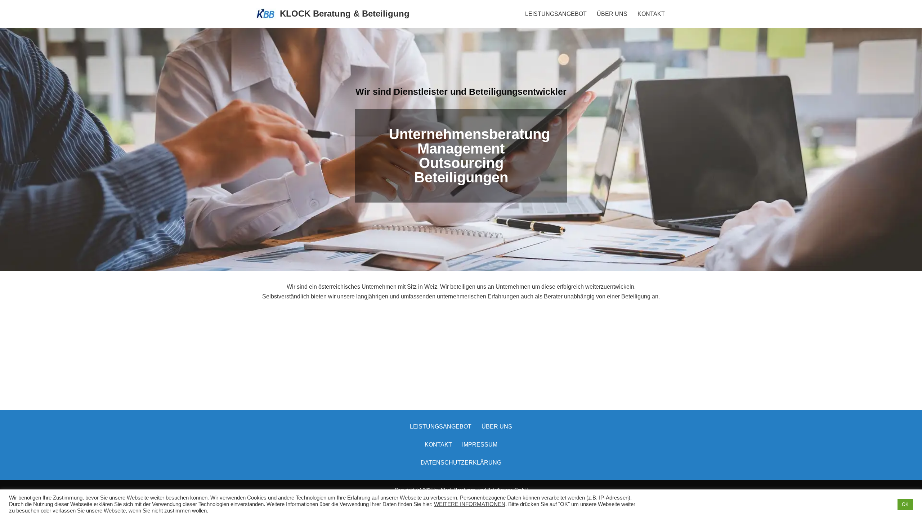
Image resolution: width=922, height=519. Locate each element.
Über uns (497, 426)
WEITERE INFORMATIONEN (469, 504)
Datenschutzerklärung (461, 463)
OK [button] (905, 504)
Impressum (479, 445)
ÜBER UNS (612, 14)
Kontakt (438, 445)
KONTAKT (651, 14)
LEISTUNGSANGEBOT (556, 14)
